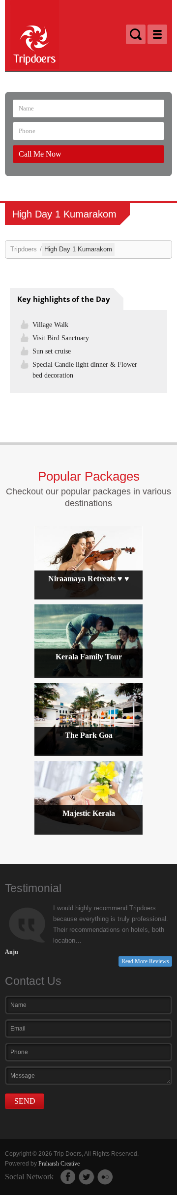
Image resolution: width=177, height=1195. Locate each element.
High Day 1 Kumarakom (78, 249)
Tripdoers (23, 249)
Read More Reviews (145, 961)
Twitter (86, 1176)
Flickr (105, 1176)
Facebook (67, 1176)
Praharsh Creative (59, 1163)
